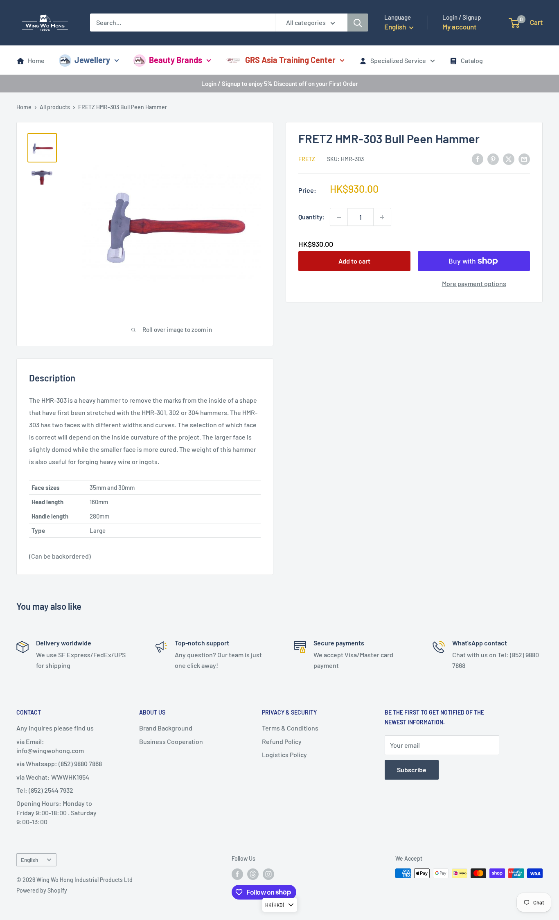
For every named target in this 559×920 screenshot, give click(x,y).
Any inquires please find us (55, 728)
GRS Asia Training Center (290, 60)
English (29, 859)
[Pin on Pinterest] (493, 158)
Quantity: (311, 217)
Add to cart (354, 261)
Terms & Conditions (290, 728)
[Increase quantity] (382, 217)
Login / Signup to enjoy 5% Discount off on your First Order (279, 83)
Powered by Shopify (41, 890)
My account (459, 27)
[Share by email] (524, 158)
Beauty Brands (175, 60)
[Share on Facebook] (477, 158)
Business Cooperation (171, 741)
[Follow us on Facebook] (237, 874)
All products (55, 107)
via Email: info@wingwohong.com (50, 745)
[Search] (357, 23)
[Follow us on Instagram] (268, 874)
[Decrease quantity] (338, 217)
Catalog (472, 60)
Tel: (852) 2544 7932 (44, 790)
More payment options (474, 283)
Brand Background (165, 728)
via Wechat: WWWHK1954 (52, 777)
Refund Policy (282, 741)
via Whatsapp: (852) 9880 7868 (59, 763)
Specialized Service (398, 60)
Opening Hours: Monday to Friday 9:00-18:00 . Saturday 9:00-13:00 (56, 812)
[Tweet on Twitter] (508, 158)
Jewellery (92, 60)
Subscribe (411, 769)
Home (36, 60)
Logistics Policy (284, 754)
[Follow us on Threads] (253, 874)
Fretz (306, 159)
